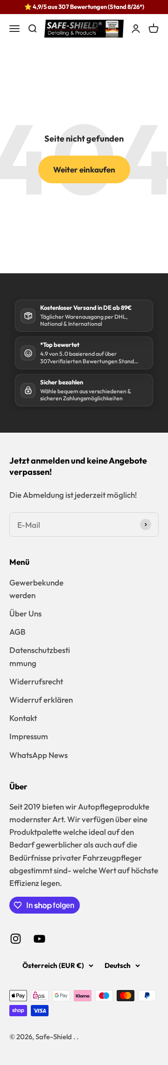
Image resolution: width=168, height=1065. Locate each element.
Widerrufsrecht (36, 681)
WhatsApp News (38, 755)
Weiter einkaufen (84, 169)
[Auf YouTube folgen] (39, 938)
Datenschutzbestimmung (39, 656)
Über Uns (25, 613)
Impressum (28, 736)
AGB (17, 632)
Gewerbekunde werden (36, 589)
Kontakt (23, 718)
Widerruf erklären (41, 700)
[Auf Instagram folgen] (15, 938)
